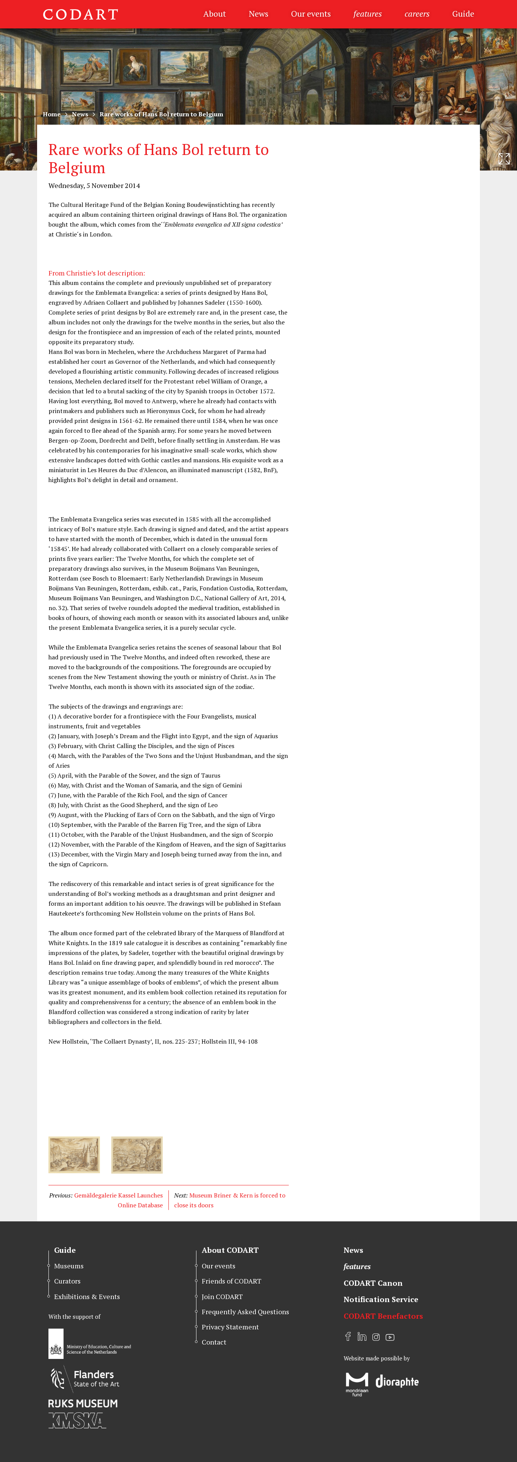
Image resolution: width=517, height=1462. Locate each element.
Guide (463, 13)
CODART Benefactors (383, 1316)
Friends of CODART (232, 1280)
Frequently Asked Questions (245, 1311)
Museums (69, 1265)
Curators (67, 1280)
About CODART (230, 1250)
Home (52, 114)
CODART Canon (373, 1283)
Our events (311, 13)
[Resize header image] (504, 159)
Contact (214, 1341)
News (258, 13)
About (214, 13)
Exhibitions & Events (87, 1296)
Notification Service (381, 1299)
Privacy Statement (230, 1326)
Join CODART (222, 1296)
